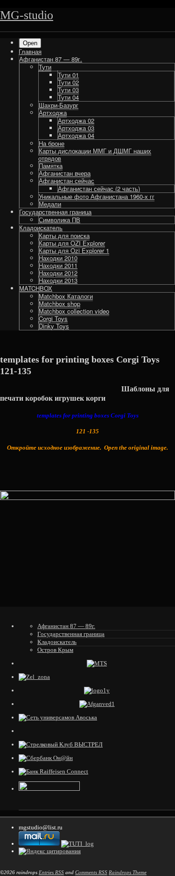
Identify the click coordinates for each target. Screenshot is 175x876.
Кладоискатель (41, 227)
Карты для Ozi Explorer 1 (74, 250)
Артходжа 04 (76, 135)
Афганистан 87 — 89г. (50, 59)
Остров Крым (55, 649)
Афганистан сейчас (66, 180)
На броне (51, 143)
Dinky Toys (54, 326)
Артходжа (53, 112)
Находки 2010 (58, 257)
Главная (30, 51)
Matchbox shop (59, 303)
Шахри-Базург (58, 105)
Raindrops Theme (128, 872)
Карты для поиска (64, 235)
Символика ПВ (59, 219)
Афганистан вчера (65, 173)
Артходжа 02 (76, 120)
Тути (45, 66)
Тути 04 (68, 97)
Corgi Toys (53, 318)
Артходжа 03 (76, 127)
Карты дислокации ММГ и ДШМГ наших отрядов (94, 154)
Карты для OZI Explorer (72, 243)
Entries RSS (51, 872)
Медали (50, 203)
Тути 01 (68, 74)
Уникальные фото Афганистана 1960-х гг (96, 196)
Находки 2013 (58, 280)
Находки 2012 (58, 272)
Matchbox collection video (74, 311)
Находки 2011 (58, 265)
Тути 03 (68, 89)
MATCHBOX (35, 288)
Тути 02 (68, 82)
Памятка (51, 165)
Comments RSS (91, 872)
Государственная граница (55, 211)
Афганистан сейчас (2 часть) (99, 188)
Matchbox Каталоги (66, 296)
